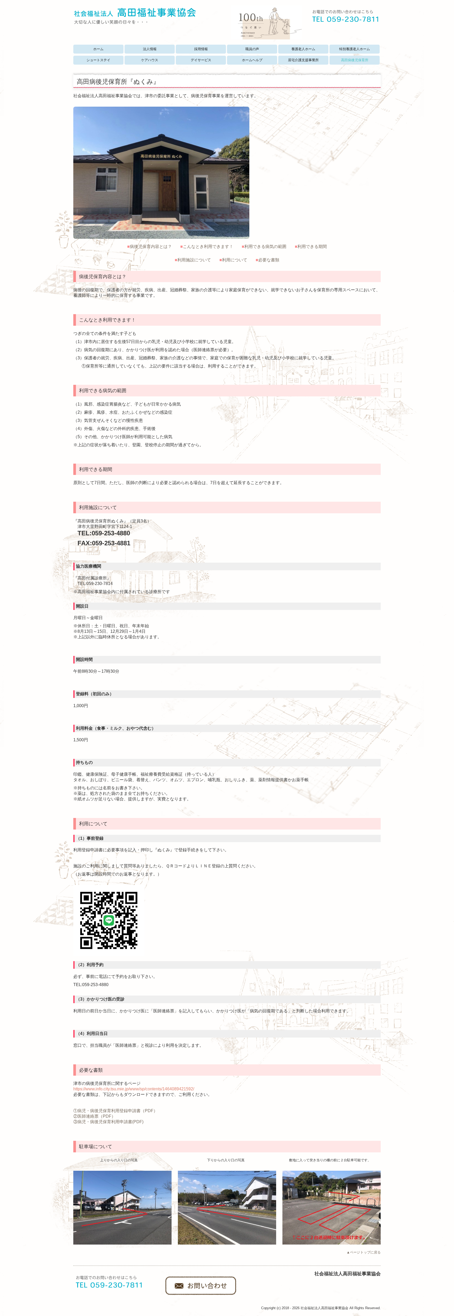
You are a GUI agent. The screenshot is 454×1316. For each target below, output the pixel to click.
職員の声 (252, 49)
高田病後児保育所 (354, 60)
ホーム (98, 49)
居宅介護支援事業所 (303, 60)
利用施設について (194, 260)
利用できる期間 (312, 246)
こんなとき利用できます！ (208, 246)
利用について (234, 260)
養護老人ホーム (303, 49)
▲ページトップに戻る (364, 1252)
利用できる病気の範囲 (265, 246)
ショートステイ (98, 60)
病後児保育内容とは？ (151, 246)
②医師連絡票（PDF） (94, 1116)
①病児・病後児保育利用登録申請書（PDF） (115, 1110)
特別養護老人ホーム (354, 49)
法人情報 (150, 49)
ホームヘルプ (252, 60)
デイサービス (201, 60)
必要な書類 (268, 260)
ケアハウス (149, 60)
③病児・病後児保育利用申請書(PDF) (108, 1122)
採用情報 (201, 49)
